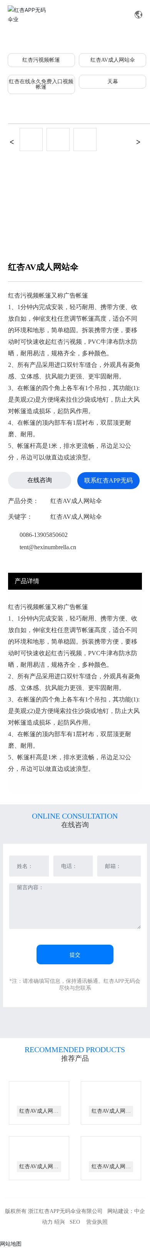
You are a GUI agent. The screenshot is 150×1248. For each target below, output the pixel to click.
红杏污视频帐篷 (41, 60)
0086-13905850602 (44, 534)
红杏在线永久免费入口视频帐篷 (41, 84)
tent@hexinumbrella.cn (48, 547)
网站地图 (11, 1243)
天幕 (112, 81)
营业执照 (97, 1222)
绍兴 (59, 1222)
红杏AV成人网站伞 (112, 60)
